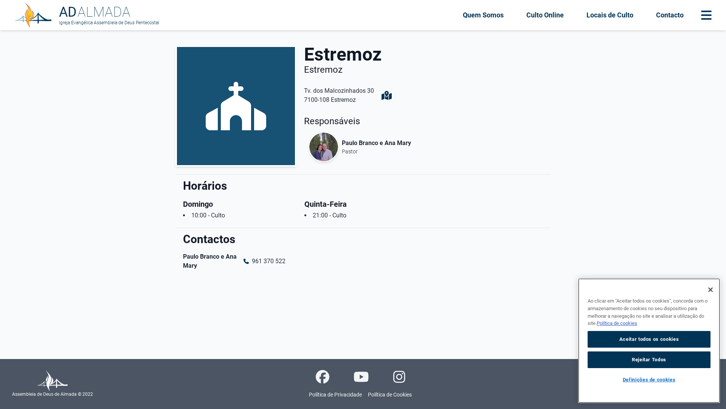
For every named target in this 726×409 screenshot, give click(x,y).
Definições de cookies (649, 379)
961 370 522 (268, 261)
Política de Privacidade (335, 395)
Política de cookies (617, 323)
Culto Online (545, 15)
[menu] (706, 15)
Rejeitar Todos (649, 359)
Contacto (670, 15)
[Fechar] (710, 289)
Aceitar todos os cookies (649, 339)
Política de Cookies (390, 395)
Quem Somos (483, 15)
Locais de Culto (609, 15)
